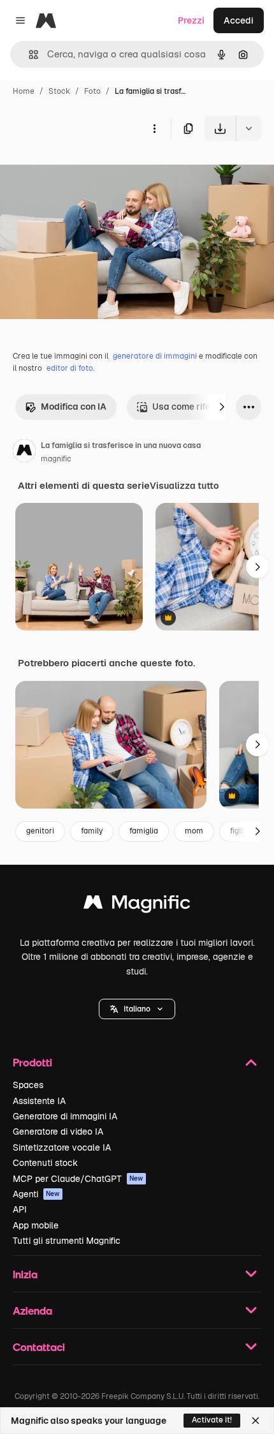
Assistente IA (39, 1101)
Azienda (32, 1310)
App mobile (36, 1225)
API (20, 1209)
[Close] (255, 1420)
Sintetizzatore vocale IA (62, 1147)
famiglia (143, 831)
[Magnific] (137, 905)
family (92, 831)
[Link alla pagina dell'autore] (24, 452)
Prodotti (32, 1062)
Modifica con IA (73, 406)
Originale (84, 171)
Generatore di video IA (58, 1131)
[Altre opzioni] (154, 128)
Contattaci (39, 1347)
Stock (59, 91)
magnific (56, 459)
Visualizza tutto (184, 485)
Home (23, 91)
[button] (137, 1009)
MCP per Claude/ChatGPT (78, 1178)
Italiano (137, 1009)
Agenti (36, 1194)
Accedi (239, 20)
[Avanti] (221, 407)
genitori (40, 831)
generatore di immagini (155, 356)
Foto (92, 91)
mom (194, 831)
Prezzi (191, 20)
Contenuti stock (45, 1163)
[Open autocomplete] (28, 54)
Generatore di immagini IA (65, 1116)
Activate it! (212, 1420)
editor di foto (70, 368)
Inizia (25, 1274)
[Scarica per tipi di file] (248, 128)
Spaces (28, 1085)
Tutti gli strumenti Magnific (66, 1240)
